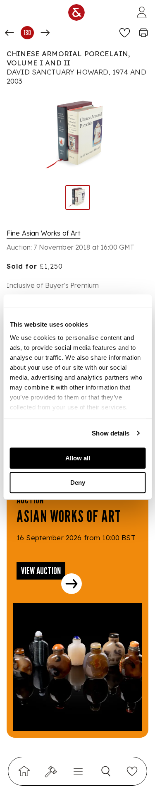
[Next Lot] (45, 32)
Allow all (77, 458)
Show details (110, 433)
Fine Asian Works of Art (43, 233)
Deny (77, 482)
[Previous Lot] (9, 32)
